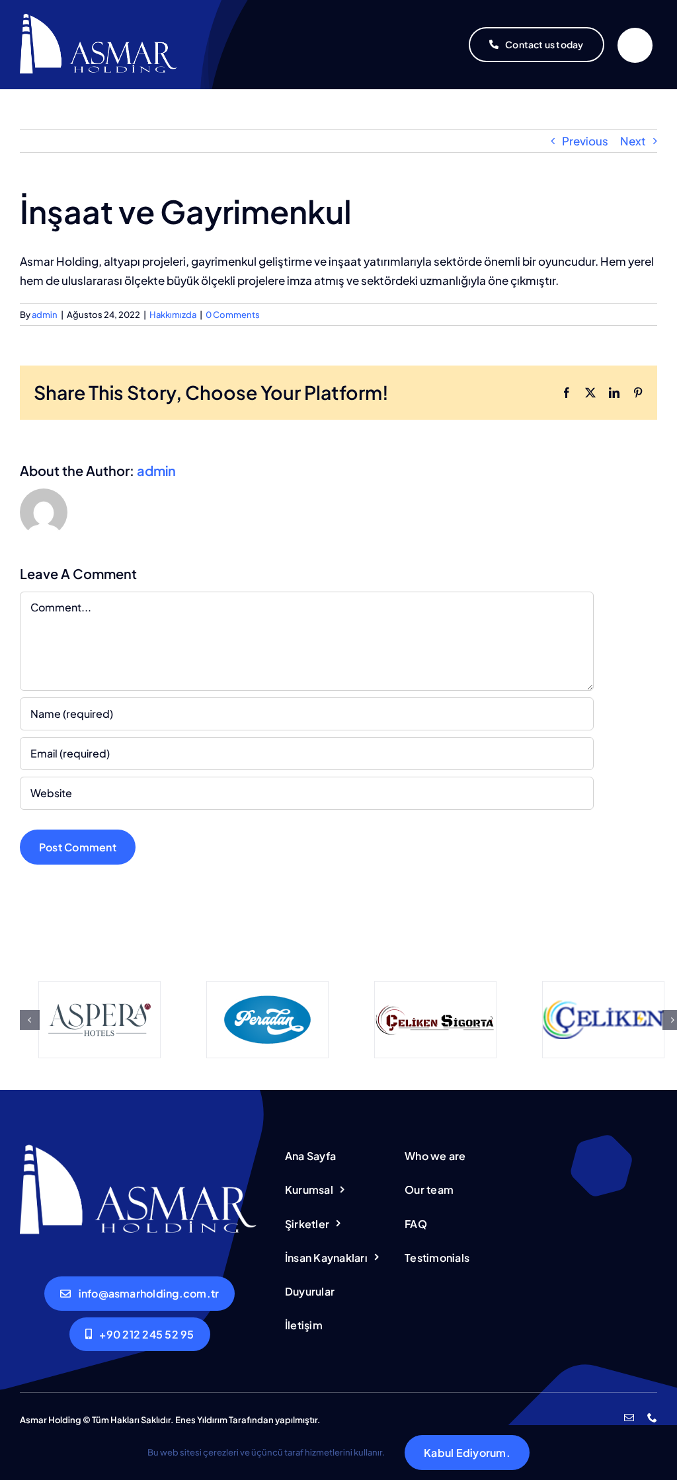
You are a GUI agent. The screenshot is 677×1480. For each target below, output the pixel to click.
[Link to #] (635, 45)
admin (45, 314)
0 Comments (233, 314)
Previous (585, 141)
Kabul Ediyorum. (467, 1453)
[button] (30, 1020)
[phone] (652, 1417)
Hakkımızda (172, 314)
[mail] (629, 1417)
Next (633, 141)
